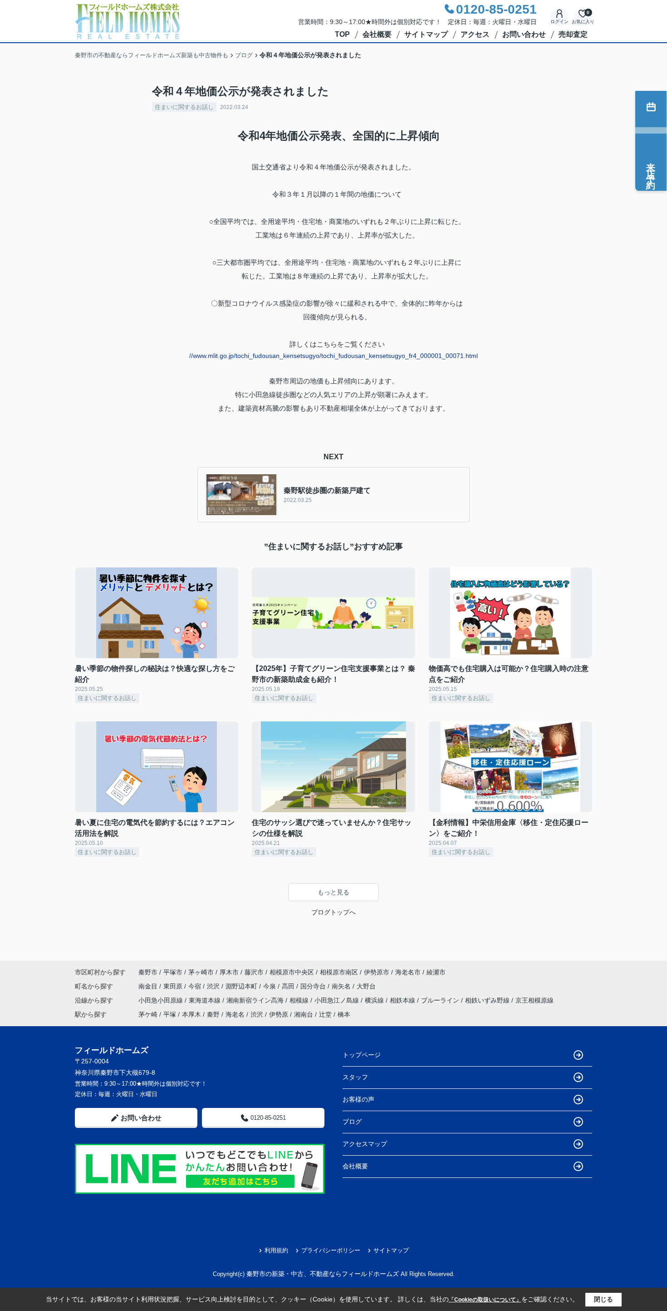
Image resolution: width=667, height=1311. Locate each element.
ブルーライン (441, 1000)
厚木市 (229, 972)
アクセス (475, 34)
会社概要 (377, 34)
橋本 (344, 1014)
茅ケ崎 (147, 1014)
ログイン (559, 21)
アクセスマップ (365, 1143)
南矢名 (342, 986)
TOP (342, 34)
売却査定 (573, 34)
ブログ (352, 1121)
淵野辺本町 (242, 986)
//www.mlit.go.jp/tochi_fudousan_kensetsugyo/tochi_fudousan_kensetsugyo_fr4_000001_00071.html (333, 355)
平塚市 (172, 972)
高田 (289, 986)
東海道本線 (205, 1000)
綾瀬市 (436, 972)
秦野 (213, 1014)
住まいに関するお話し (184, 107)
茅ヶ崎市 (201, 972)
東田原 (173, 986)
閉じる (603, 1299)
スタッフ (355, 1077)
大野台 (366, 986)
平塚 (169, 1014)
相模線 (299, 1000)
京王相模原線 (534, 1000)
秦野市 (147, 972)
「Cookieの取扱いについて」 (485, 1299)
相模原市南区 (339, 972)
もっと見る (333, 892)
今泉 (270, 986)
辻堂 (325, 1014)
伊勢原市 (376, 972)
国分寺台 (314, 986)
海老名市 (408, 972)
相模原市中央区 (292, 972)
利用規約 (276, 1250)
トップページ (362, 1054)
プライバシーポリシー (330, 1250)
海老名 (235, 1014)
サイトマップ (426, 34)
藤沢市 (254, 972)
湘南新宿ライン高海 (255, 1000)
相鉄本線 (403, 1000)
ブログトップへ (333, 912)
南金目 (148, 986)
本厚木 (191, 1014)
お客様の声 (358, 1099)
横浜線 (375, 1000)
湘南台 (303, 1014)
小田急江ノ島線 (337, 1000)
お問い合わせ (524, 34)
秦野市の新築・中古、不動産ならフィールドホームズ (322, 1273)
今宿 (195, 986)
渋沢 (214, 986)
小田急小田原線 (161, 1000)
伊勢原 (278, 1014)
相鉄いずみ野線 (488, 1000)
